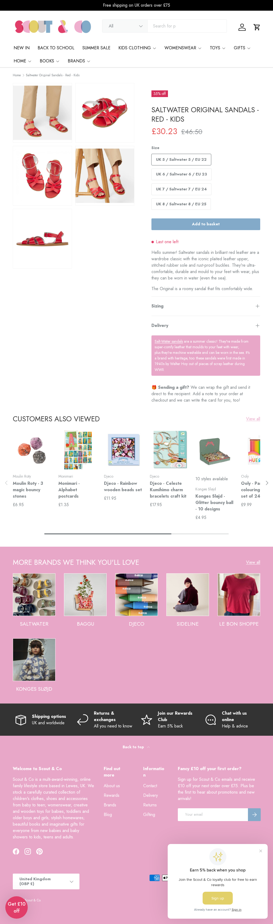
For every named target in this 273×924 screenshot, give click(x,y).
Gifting (149, 814)
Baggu (85, 623)
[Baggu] (85, 595)
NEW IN (22, 48)
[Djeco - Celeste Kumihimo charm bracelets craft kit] (169, 449)
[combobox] (164, 26)
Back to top (134, 747)
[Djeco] (136, 595)
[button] (257, 27)
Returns (150, 805)
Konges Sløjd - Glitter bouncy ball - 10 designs (214, 502)
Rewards (111, 795)
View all (253, 419)
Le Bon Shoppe (239, 623)
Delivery (150, 795)
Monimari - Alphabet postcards (69, 489)
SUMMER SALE (96, 48)
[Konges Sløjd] (34, 660)
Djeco (136, 623)
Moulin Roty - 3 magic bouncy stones (28, 489)
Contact (150, 786)
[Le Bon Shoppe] (239, 595)
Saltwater (34, 623)
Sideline (188, 623)
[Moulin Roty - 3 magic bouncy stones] (32, 449)
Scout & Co (32, 900)
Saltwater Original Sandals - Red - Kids (52, 75)
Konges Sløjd (34, 689)
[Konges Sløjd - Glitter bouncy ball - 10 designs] (215, 449)
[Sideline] (188, 595)
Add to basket (206, 224)
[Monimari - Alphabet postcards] (78, 449)
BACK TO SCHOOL (56, 48)
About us (112, 786)
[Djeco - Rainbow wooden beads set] (123, 449)
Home (17, 75)
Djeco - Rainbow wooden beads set (123, 486)
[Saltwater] (34, 595)
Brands (110, 805)
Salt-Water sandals (169, 341)
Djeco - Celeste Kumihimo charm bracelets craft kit (168, 489)
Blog (108, 814)
